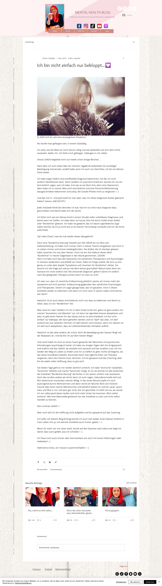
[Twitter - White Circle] (134, 8)
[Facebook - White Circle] (120, 8)
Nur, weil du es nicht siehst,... (40, 510)
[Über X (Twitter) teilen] (44, 462)
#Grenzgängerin (112, 510)
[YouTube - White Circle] (129, 8)
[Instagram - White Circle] (124, 8)
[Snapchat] (130, 574)
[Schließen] (159, 582)
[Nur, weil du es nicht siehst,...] (42, 496)
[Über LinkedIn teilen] (50, 462)
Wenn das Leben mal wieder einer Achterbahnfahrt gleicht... (80, 511)
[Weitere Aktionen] (123, 58)
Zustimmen (150, 582)
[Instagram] (117, 574)
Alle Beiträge (29, 42)
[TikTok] (121, 574)
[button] (134, 42)
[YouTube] (135, 574)
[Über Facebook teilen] (38, 462)
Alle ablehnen (135, 582)
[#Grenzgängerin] (119, 496)
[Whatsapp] (139, 574)
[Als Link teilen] (56, 462)
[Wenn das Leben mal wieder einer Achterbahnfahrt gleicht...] (81, 496)
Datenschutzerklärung (23, 583)
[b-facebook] (126, 574)
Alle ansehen (131, 483)
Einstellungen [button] (121, 582)
